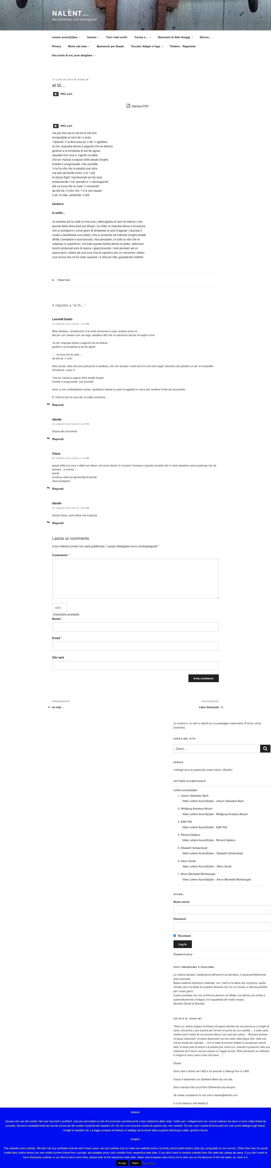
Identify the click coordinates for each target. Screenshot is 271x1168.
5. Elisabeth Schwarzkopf (192, 848)
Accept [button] (122, 1163)
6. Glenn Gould (187, 861)
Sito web (58, 657)
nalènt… (70, 13)
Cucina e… (141, 37)
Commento (61, 555)
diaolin (83, 79)
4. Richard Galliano (189, 835)
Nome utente (181, 902)
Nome (57, 619)
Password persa (182, 954)
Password (179, 919)
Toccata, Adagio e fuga (145, 46)
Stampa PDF (140, 106)
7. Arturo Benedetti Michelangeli (196, 874)
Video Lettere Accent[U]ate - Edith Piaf (204, 827)
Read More (149, 1163)
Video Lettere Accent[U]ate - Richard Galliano (208, 840)
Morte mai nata (77, 46)
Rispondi (58, 405)
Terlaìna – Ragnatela (182, 46)
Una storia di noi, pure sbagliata (72, 55)
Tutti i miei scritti (116, 37)
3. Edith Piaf (185, 821)
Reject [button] (135, 1163)
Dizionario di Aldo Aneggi (174, 37)
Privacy (56, 46)
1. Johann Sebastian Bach (193, 795)
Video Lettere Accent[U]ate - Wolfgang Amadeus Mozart (215, 814)
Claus (56, 453)
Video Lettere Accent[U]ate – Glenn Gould (206, 866)
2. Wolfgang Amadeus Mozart (195, 808)
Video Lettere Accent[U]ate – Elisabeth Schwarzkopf (212, 853)
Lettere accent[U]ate (64, 37)
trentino (64, 280)
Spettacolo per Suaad (110, 46)
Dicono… (205, 37)
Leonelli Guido (62, 319)
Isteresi (91, 37)
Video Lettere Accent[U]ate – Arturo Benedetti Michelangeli (216, 879)
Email (57, 638)
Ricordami (184, 936)
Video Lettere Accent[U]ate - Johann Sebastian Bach (213, 801)
